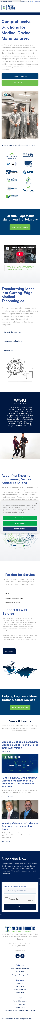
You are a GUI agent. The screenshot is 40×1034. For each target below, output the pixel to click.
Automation (20, 971)
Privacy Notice (20, 1004)
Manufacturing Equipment (20, 968)
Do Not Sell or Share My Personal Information (20, 1010)
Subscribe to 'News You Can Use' (15, 886)
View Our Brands (20, 83)
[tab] (20, 594)
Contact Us (9, 651)
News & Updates (20, 989)
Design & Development (20, 975)
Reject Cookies (20, 518)
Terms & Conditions (20, 1001)
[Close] (36, 503)
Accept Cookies (20, 523)
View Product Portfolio (20, 227)
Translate (37, 1)
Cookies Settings (20, 528)
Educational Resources (20, 707)
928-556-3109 (20, 950)
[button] (35, 7)
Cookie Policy (20, 1007)
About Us (20, 983)
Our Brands (20, 986)
